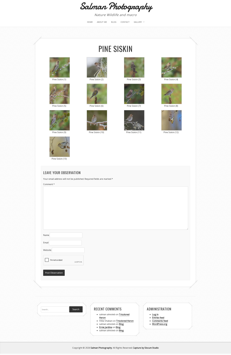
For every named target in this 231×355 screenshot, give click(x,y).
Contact (125, 22)
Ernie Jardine (105, 327)
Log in (155, 314)
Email (46, 242)
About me (102, 22)
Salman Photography (101, 347)
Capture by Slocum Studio (146, 347)
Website (47, 250)
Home (90, 22)
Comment (49, 184)
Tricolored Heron (125, 320)
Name (46, 235)
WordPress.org (159, 324)
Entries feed (158, 317)
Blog (113, 22)
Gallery (138, 22)
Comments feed (160, 320)
